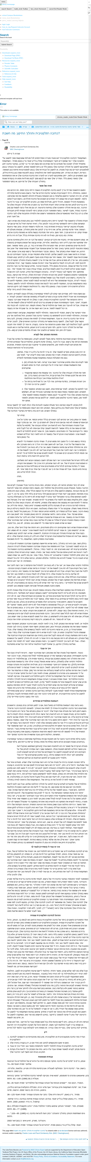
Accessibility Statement (66, 1156)
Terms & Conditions (51, 1156)
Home (12, 127)
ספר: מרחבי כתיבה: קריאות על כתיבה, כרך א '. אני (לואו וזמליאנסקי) (58, 127)
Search (6, 122)
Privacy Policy (38, 1156)
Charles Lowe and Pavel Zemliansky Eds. (37, 1133)
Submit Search (6, 44)
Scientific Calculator (11, 68)
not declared (63, 1131)
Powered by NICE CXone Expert (33, 1150)
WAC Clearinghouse (17, 149)
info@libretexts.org (26, 1159)
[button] (7, 84)
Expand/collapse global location (87, 126)
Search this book (6, 37)
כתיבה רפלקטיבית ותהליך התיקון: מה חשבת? (30, 1131)
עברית (24, 127)
